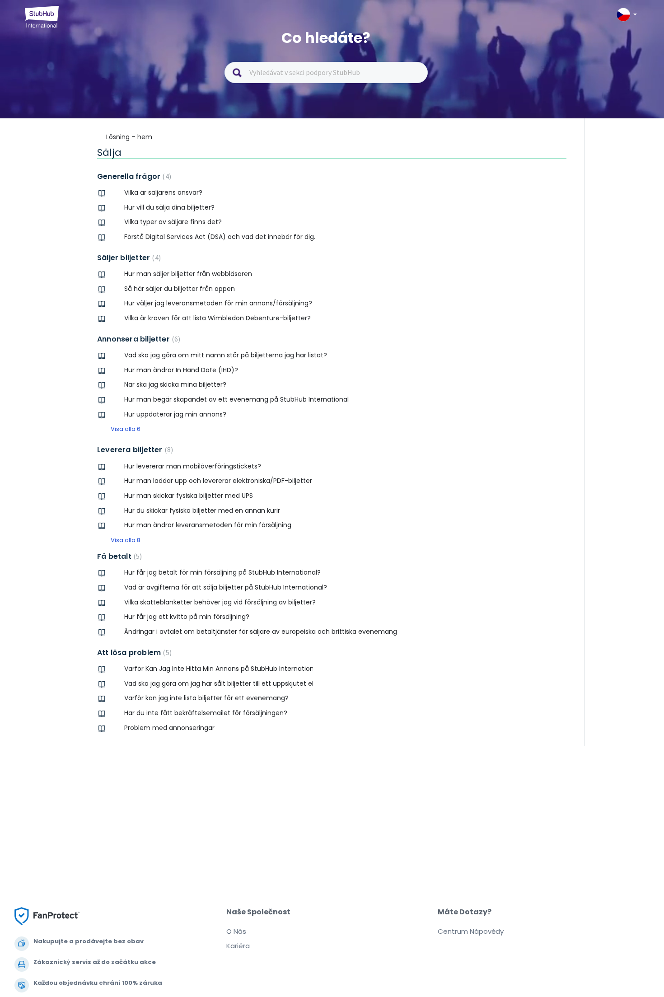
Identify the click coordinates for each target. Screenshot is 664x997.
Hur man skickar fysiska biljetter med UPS (188, 495)
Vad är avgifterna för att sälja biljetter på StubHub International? (225, 587)
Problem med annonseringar (169, 727)
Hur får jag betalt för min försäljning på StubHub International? (222, 572)
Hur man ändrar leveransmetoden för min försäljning (207, 524)
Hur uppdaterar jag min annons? (175, 414)
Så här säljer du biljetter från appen (179, 288)
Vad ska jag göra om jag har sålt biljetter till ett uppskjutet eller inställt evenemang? (218, 683)
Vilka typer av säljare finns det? (173, 221)
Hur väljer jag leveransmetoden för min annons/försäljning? (218, 303)
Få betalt (118, 556)
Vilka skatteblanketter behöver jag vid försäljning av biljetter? (220, 602)
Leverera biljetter (134, 450)
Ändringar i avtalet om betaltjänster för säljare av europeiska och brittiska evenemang (260, 631)
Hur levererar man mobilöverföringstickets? (192, 466)
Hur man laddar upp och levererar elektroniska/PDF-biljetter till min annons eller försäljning (218, 480)
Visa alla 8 (125, 540)
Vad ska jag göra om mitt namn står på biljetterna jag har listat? (225, 355)
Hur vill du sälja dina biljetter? (169, 207)
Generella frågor (133, 176)
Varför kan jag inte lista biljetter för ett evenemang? (206, 697)
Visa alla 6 (125, 429)
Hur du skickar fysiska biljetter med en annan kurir (202, 510)
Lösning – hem (129, 136)
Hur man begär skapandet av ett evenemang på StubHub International (236, 399)
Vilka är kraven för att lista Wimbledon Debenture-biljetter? (217, 318)
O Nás (236, 931)
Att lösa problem (133, 652)
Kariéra (238, 945)
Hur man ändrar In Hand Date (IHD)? (181, 369)
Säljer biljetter (128, 258)
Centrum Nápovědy (471, 931)
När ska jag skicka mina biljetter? (175, 384)
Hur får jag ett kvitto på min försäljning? (186, 616)
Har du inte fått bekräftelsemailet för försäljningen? (205, 712)
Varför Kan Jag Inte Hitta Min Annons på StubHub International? (218, 668)
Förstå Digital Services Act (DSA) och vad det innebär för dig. (219, 236)
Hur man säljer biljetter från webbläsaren (188, 273)
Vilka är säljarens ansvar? (163, 192)
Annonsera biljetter (137, 339)
